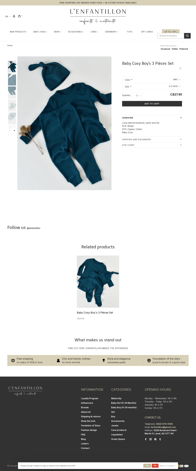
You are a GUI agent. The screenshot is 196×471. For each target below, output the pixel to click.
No (155, 466)
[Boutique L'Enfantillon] (25, 391)
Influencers (87, 403)
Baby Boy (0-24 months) (124, 407)
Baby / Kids (39, 32)
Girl (113, 412)
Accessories (75, 32)
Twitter (174, 49)
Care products (119, 430)
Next (14, 130)
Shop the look (88, 421)
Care (93, 32)
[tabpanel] (64, 123)
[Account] (14, 16)
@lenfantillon (33, 228)
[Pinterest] (155, 439)
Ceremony (110, 32)
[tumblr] (160, 439)
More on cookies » (167, 466)
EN (6, 16)
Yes (147, 466)
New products (18, 32)
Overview (127, 118)
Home (10, 45)
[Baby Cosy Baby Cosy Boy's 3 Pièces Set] (98, 282)
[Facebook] (146, 439)
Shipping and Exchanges (136, 139)
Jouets (114, 425)
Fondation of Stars (90, 425)
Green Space (118, 439)
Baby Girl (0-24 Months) (123, 403)
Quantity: (126, 95)
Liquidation (117, 434)
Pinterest (183, 49)
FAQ (83, 434)
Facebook (165, 49)
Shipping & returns (91, 416)
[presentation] (12, 66)
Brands (85, 407)
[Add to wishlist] (180, 68)
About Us (86, 412)
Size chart (128, 145)
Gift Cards (147, 32)
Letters (85, 443)
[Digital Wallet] (184, 466)
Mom (56, 32)
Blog (83, 439)
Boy (113, 416)
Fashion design (89, 430)
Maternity (116, 398)
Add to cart (152, 104)
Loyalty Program (89, 398)
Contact (85, 448)
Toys (129, 32)
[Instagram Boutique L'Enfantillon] (150, 439)
